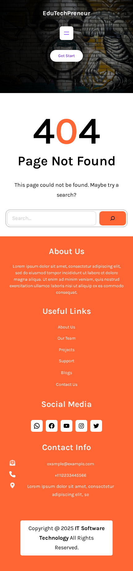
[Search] (112, 218)
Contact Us (66, 384)
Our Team (67, 338)
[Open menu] (66, 33)
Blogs (66, 372)
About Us (66, 327)
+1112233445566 (70, 475)
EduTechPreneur (66, 13)
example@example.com (70, 463)
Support (66, 361)
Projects (67, 349)
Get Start (66, 55)
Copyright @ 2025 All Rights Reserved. (66, 538)
